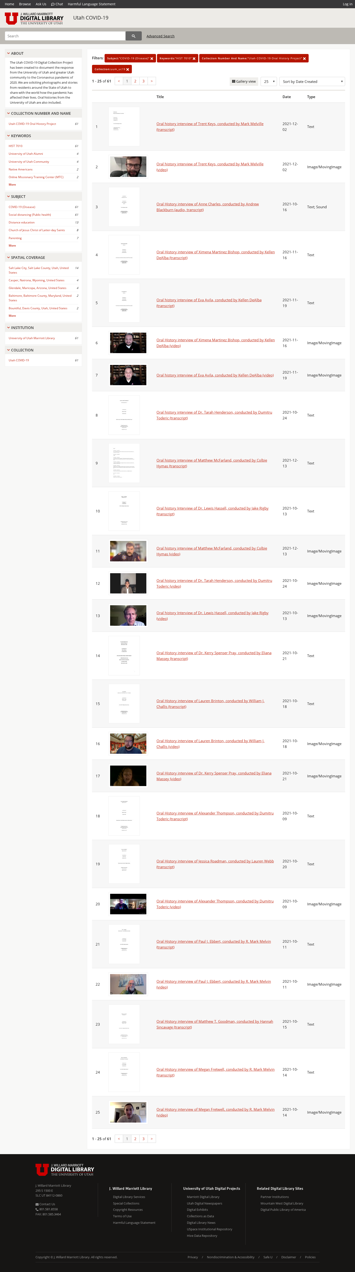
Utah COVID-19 (90, 17)
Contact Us (47, 1204)
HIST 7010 (15, 146)
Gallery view (245, 81)
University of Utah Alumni (26, 154)
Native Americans (21, 169)
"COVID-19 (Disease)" (128, 58)
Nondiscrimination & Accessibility (231, 1257)
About (17, 53)
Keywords (21, 135)
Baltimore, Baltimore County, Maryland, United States (40, 298)
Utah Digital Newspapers (204, 1203)
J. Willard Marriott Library (53, 1185)
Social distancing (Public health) (30, 215)
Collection (22, 350)
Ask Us (41, 4)
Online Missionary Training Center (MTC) (36, 177)
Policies (310, 1257)
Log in (348, 4)
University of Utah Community (29, 162)
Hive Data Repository (202, 1235)
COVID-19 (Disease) (22, 207)
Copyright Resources (128, 1209)
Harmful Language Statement (91, 4)
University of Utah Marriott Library (32, 338)
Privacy (193, 1257)
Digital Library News (201, 1222)
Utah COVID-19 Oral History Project (32, 124)
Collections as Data (200, 1216)
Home (9, 4)
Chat (59, 4)
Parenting (15, 238)
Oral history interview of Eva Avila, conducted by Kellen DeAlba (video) (215, 375)
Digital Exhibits (197, 1209)
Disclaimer (288, 1257)
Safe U (267, 1257)
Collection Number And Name (41, 113)
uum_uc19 (110, 69)
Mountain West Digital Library (282, 1203)
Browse (25, 4)
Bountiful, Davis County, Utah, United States (38, 308)
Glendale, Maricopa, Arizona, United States (37, 288)
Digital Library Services (129, 1197)
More (12, 184)
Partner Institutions (275, 1197)
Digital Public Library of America (283, 1209)
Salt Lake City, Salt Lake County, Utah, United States (39, 270)
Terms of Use (122, 1216)
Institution (22, 327)
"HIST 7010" (176, 58)
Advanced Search (161, 36)
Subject (18, 196)
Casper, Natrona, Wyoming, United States (36, 280)
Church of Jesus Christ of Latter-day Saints (37, 230)
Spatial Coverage (28, 257)
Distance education (22, 222)
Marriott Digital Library (203, 1197)
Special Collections (126, 1203)
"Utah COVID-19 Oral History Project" (252, 58)
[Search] (134, 35)
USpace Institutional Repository (209, 1229)
